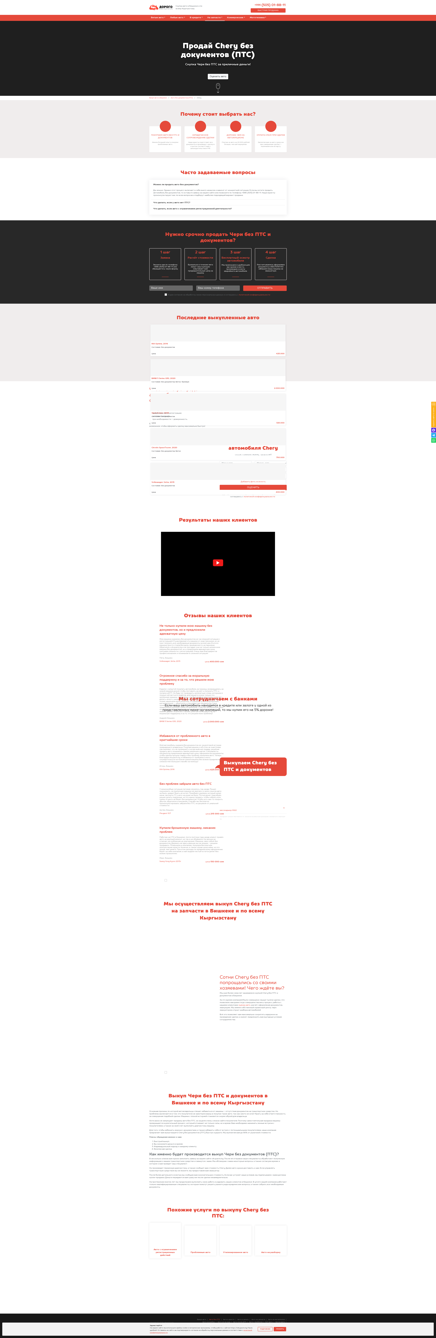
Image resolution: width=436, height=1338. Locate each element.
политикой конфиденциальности (254, 295)
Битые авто (157, 18)
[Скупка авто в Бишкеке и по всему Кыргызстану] (161, 7)
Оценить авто (218, 76)
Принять (280, 1329)
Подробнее (265, 1329)
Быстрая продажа (268, 10)
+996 (270, 5)
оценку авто (244, 1005)
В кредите (195, 18)
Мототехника (257, 18)
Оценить (253, 487)
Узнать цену (265, 1066)
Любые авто (176, 18)
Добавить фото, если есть (253, 482)
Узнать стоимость (265, 874)
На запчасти (214, 18)
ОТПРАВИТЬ (265, 288)
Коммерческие (235, 18)
